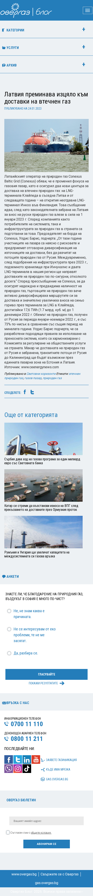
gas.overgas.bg (57, 779)
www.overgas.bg (24, 874)
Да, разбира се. (26, 653)
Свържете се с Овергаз (60, 874)
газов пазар (33, 378)
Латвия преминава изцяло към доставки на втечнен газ (46, 97)
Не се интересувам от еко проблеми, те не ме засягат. (35, 635)
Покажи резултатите (43, 683)
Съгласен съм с (30, 832)
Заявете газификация (61, 760)
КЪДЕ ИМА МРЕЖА (58, 769)
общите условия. (41, 832)
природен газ (52, 378)
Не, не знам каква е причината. (29, 614)
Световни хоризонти (41, 373)
